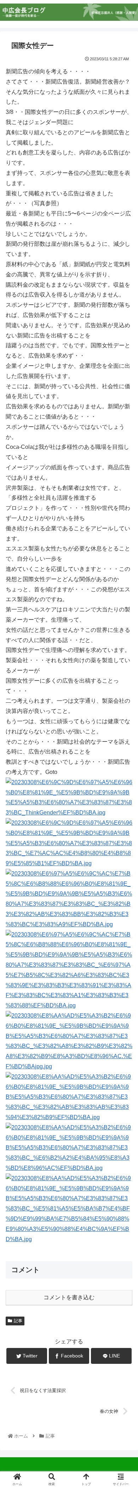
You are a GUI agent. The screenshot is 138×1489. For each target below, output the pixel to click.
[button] (123, 924)
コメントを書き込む (69, 1297)
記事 (18, 1320)
